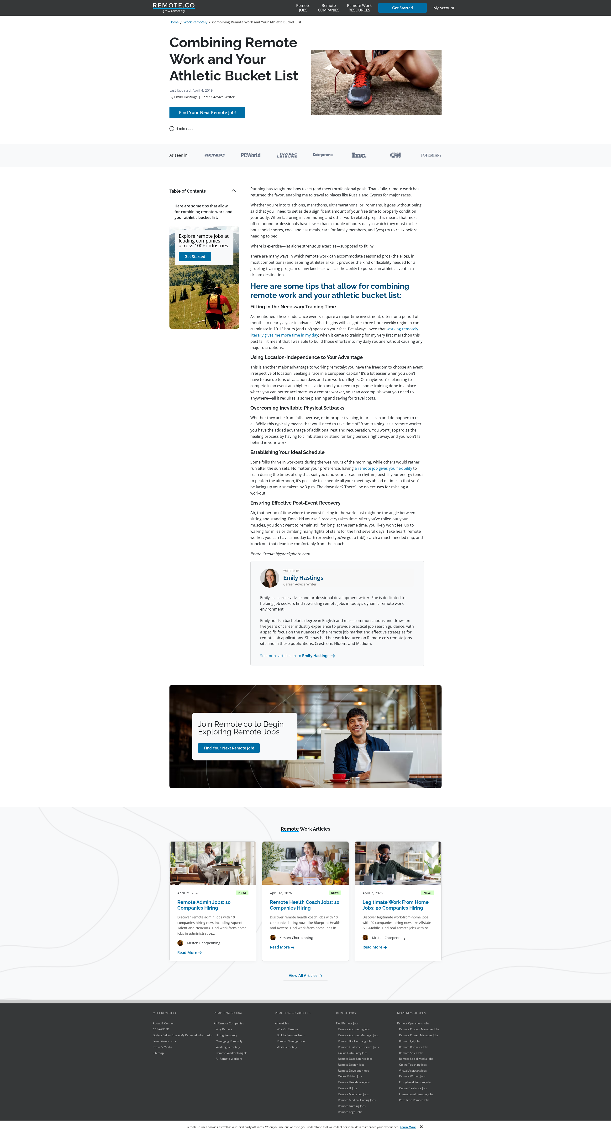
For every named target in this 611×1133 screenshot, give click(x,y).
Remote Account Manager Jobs (358, 1035)
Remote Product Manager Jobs (419, 1029)
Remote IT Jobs (348, 1088)
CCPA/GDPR (161, 1029)
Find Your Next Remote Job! (207, 112)
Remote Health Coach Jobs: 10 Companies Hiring (304, 905)
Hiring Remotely (226, 1035)
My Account (443, 8)
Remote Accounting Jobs (354, 1029)
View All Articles (303, 975)
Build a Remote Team (291, 1035)
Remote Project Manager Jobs (418, 1035)
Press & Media (162, 1047)
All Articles (282, 1023)
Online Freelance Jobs (413, 1088)
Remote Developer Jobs (353, 1071)
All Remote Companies (229, 1023)
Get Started (402, 8)
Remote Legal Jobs (350, 1112)
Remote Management (291, 1041)
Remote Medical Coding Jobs (357, 1100)
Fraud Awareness (164, 1041)
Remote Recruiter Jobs (413, 1047)
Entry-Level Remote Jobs (415, 1082)
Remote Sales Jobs (411, 1053)
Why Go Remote (287, 1029)
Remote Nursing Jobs (352, 1106)
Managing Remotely (229, 1041)
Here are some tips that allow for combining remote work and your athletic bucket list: (203, 211)
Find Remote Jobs (347, 1023)
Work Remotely (287, 1047)
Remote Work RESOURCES (359, 8)
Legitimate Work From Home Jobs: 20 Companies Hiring (396, 905)
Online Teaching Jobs (413, 1065)
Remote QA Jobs (409, 1041)
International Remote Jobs (416, 1094)
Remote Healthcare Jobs (354, 1082)
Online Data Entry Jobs (353, 1053)
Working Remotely (228, 1047)
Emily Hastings (186, 97)
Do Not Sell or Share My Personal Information (183, 1035)
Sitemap (158, 1053)
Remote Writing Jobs (412, 1076)
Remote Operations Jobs (413, 1023)
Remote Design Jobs (351, 1065)
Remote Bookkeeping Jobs (355, 1041)
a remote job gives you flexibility (383, 468)
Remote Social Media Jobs (416, 1059)
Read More (189, 952)
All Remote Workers (229, 1059)
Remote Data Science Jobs (355, 1059)
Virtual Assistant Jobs (413, 1071)
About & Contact (163, 1023)
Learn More (408, 1127)
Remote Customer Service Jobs (358, 1047)
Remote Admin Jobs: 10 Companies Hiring (204, 905)
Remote (303, 8)
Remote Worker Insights (232, 1053)
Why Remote (224, 1029)
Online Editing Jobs (350, 1076)
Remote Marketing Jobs (353, 1094)
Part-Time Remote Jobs (414, 1100)
